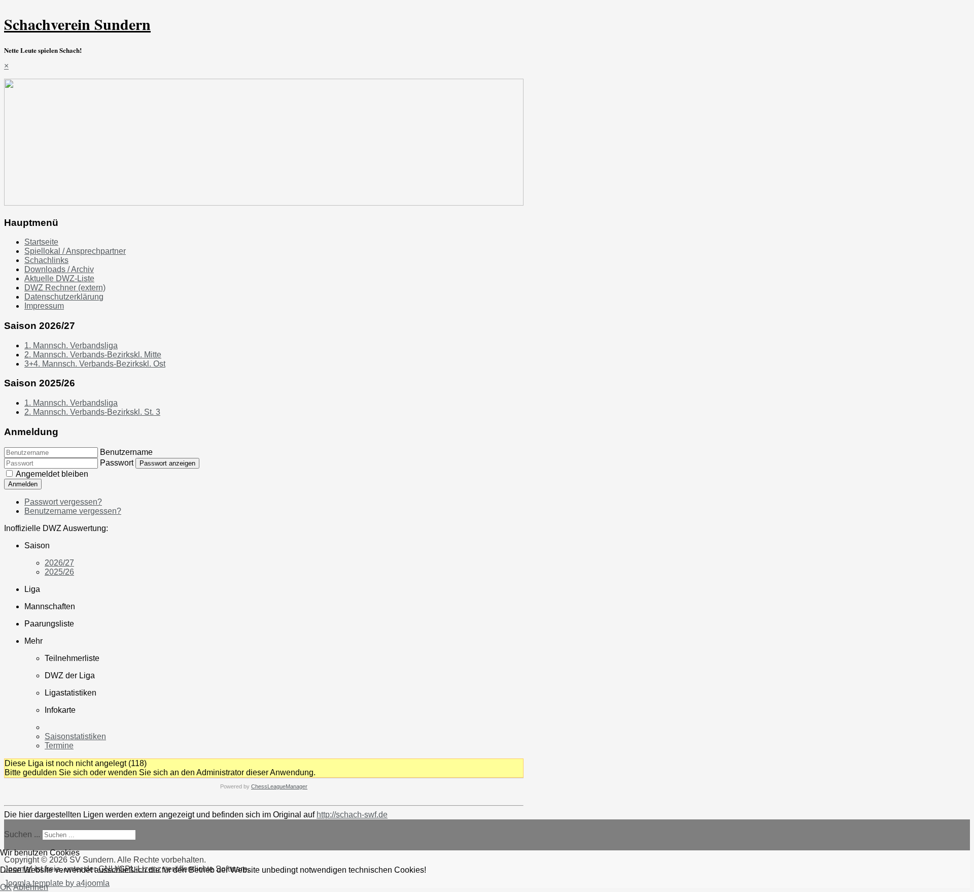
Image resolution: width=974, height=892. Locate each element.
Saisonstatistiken (75, 736)
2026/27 (59, 562)
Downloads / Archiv (59, 269)
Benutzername (126, 452)
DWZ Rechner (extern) (65, 287)
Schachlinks (46, 260)
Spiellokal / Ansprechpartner (75, 251)
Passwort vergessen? (63, 502)
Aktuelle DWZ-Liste (59, 278)
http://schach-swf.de (352, 814)
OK (6, 887)
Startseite (41, 242)
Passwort (116, 462)
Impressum (44, 306)
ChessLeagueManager (279, 786)
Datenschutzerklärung (63, 296)
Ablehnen (30, 887)
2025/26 (59, 572)
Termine (59, 745)
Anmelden (23, 484)
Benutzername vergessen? (72, 511)
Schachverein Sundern (77, 24)
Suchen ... (22, 834)
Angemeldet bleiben (52, 474)
